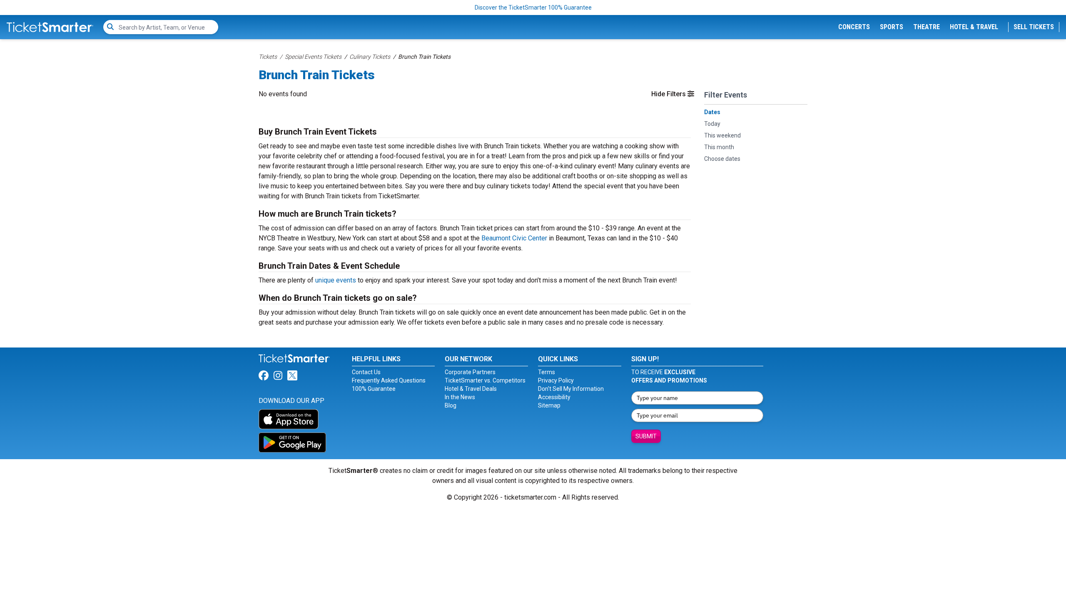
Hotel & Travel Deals (471, 388)
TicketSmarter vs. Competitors (485, 380)
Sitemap (549, 405)
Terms (546, 372)
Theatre (926, 27)
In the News (460, 397)
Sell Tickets (1034, 27)
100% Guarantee (374, 388)
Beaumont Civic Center (514, 238)
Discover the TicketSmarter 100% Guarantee (533, 7)
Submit (646, 436)
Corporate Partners (470, 372)
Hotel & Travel (974, 27)
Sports (891, 27)
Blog (450, 405)
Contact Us (366, 372)
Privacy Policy (556, 380)
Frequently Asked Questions (389, 380)
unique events (335, 280)
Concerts (854, 27)
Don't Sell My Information (571, 388)
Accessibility (554, 397)
